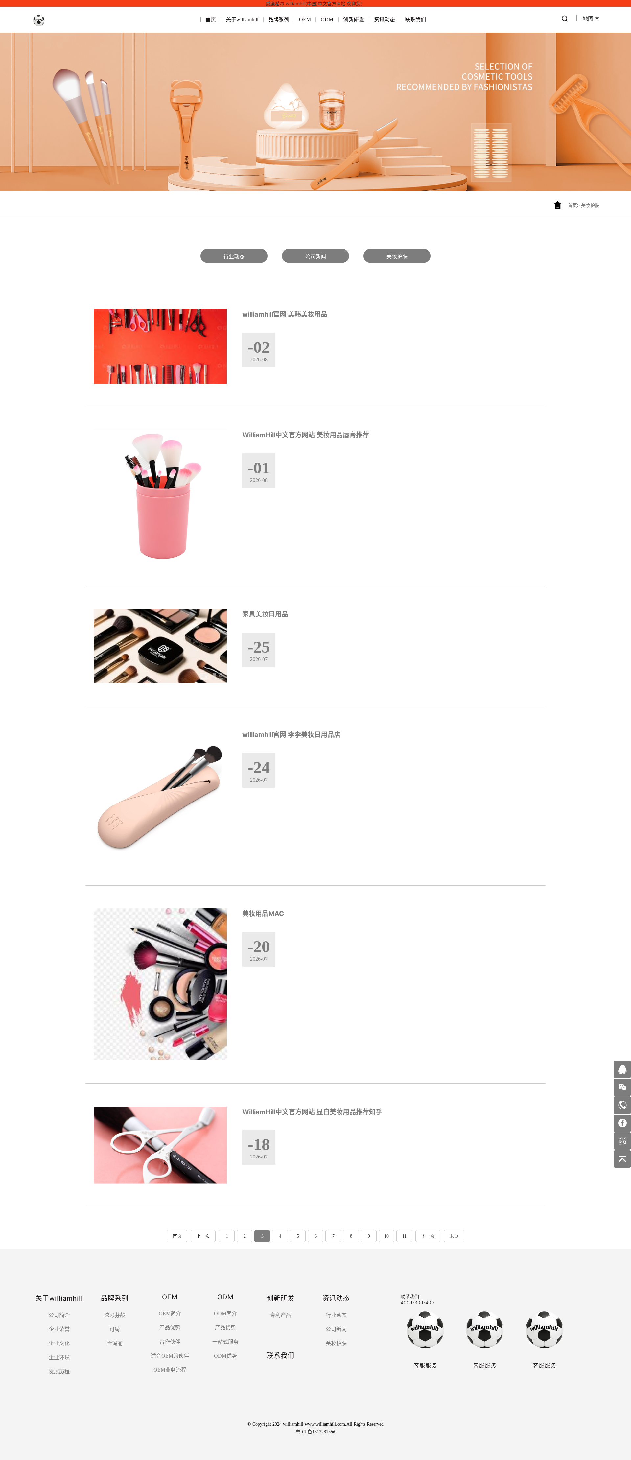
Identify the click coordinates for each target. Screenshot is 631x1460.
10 (386, 1236)
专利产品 (280, 1315)
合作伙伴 (169, 1342)
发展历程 (59, 1371)
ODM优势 (225, 1356)
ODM (327, 19)
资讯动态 (384, 19)
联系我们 (415, 19)
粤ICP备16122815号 (315, 1431)
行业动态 (234, 256)
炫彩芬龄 (114, 1315)
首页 (210, 19)
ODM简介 (225, 1313)
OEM (305, 19)
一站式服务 (225, 1342)
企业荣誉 (59, 1329)
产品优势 (169, 1327)
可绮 (114, 1329)
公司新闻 (315, 256)
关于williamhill (242, 19)
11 (404, 1236)
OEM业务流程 (169, 1370)
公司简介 (59, 1315)
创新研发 (353, 19)
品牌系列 (278, 19)
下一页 (428, 1236)
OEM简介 (170, 1313)
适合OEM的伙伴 (170, 1356)
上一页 (203, 1236)
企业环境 (59, 1357)
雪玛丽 (115, 1343)
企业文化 (59, 1343)
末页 (453, 1236)
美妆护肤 (590, 205)
